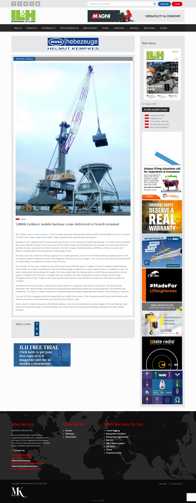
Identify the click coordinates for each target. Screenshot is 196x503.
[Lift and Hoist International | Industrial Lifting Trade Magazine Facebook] (13, 3)
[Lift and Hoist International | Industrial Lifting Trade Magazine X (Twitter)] (19, 3)
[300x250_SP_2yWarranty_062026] (162, 232)
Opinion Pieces (90, 28)
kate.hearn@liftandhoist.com (27, 468)
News (16, 28)
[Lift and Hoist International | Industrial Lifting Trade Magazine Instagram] (31, 3)
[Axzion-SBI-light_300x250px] (162, 267)
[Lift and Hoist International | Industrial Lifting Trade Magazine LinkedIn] (25, 3)
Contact (163, 28)
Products (30, 28)
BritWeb (102, 500)
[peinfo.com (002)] (162, 164)
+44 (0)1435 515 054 (21, 457)
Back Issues (149, 28)
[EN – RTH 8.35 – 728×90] (136, 16)
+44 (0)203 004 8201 (21, 454)
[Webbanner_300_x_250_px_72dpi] (162, 369)
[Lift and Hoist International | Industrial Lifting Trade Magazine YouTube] (37, 3)
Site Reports (47, 28)
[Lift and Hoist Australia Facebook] (36, 324)
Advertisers (119, 28)
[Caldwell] (162, 198)
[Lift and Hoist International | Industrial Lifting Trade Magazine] (24, 16)
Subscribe (163, 484)
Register (164, 4)
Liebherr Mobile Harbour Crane (41, 234)
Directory (134, 28)
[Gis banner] (162, 335)
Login (177, 4)
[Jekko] (162, 301)
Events (105, 28)
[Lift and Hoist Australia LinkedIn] (36, 333)
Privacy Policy (176, 484)
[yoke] (162, 403)
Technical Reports (68, 28)
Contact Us (19, 450)
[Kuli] (73, 44)
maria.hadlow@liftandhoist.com (28, 463)
